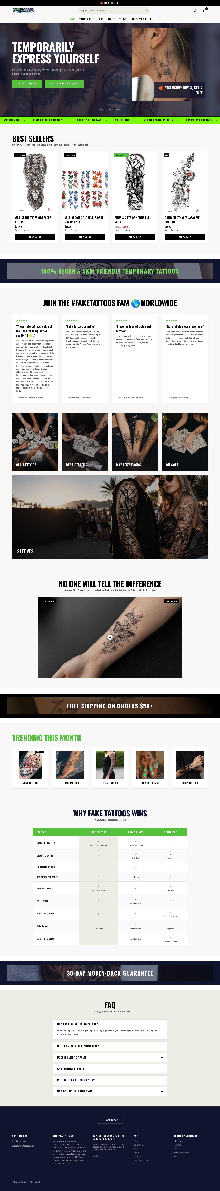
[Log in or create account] (195, 10)
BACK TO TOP (110, 1120)
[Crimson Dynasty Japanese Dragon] (185, 182)
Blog (100, 19)
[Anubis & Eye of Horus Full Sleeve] (135, 182)
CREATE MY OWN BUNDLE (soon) (64, 83)
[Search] (147, 10)
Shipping (178, 1141)
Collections (85, 19)
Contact (123, 19)
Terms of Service (181, 1152)
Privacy (177, 1149)
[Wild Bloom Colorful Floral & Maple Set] (85, 182)
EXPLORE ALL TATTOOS (27, 83)
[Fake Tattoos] (24, 10)
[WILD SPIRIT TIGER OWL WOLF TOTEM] (35, 182)
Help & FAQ (179, 1156)
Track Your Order (141, 19)
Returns (177, 1145)
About (111, 19)
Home (71, 19)
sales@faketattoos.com (23, 1146)
